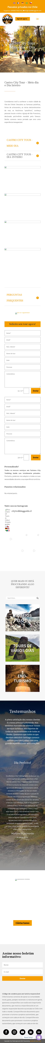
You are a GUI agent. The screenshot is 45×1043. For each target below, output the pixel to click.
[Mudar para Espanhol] (31, 2)
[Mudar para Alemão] (22, 2)
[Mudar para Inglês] (14, 2)
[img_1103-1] (22, 250)
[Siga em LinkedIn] (31, 1032)
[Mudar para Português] (27, 2)
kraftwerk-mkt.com (35, 1041)
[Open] (11, 539)
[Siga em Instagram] (14, 1032)
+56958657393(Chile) (16, 11)
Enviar (36, 390)
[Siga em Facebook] (6, 1032)
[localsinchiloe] (22, 168)
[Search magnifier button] (37, 598)
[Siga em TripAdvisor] (39, 1032)
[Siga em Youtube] (22, 1032)
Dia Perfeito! (22, 763)
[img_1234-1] (22, 195)
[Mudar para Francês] (18, 2)
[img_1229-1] (22, 222)
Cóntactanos (22, 923)
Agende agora (22, 19)
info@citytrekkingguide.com (33, 11)
